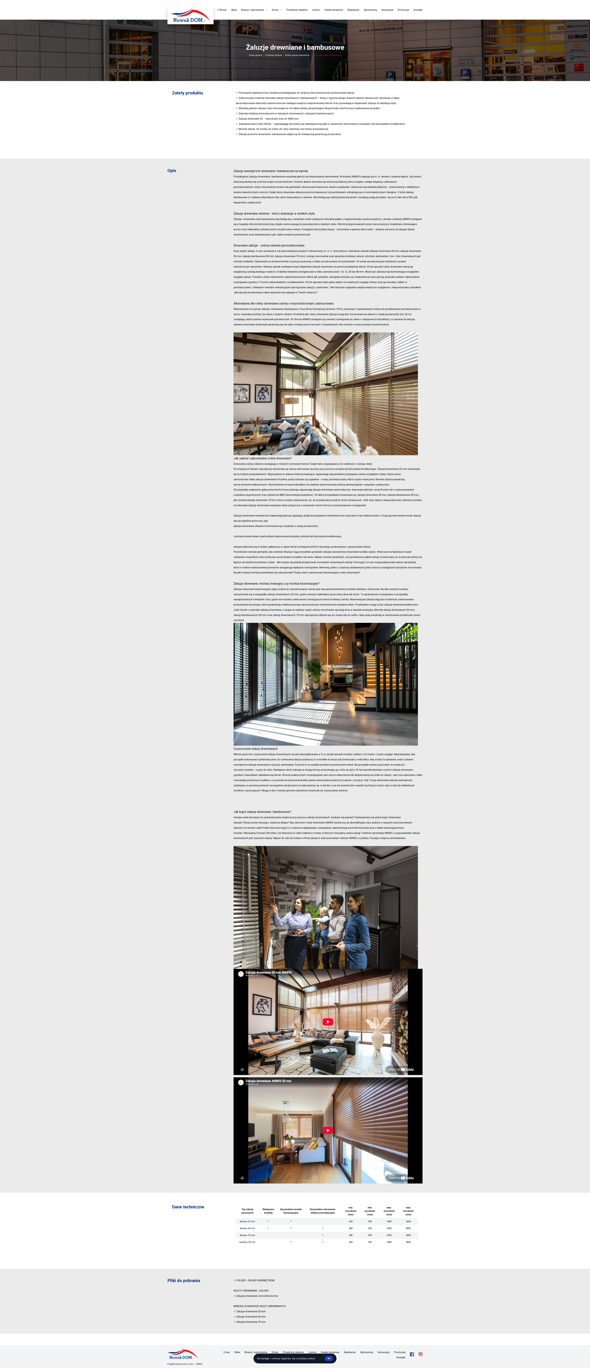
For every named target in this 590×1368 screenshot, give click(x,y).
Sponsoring (370, 9)
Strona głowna (255, 55)
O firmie (221, 9)
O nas (226, 1352)
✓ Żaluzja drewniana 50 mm (250, 1316)
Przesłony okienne (297, 9)
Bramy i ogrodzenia (256, 1352)
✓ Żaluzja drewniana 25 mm (250, 1311)
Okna (234, 9)
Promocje (403, 9)
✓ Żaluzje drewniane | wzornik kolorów (256, 1295)
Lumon (316, 9)
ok (329, 1358)
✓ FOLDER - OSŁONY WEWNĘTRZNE (254, 1280)
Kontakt (418, 9)
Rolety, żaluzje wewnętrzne (297, 55)
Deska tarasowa (334, 9)
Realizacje (353, 9)
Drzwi (275, 1352)
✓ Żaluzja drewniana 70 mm (250, 1321)
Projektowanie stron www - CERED (184, 1364)
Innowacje (387, 9)
